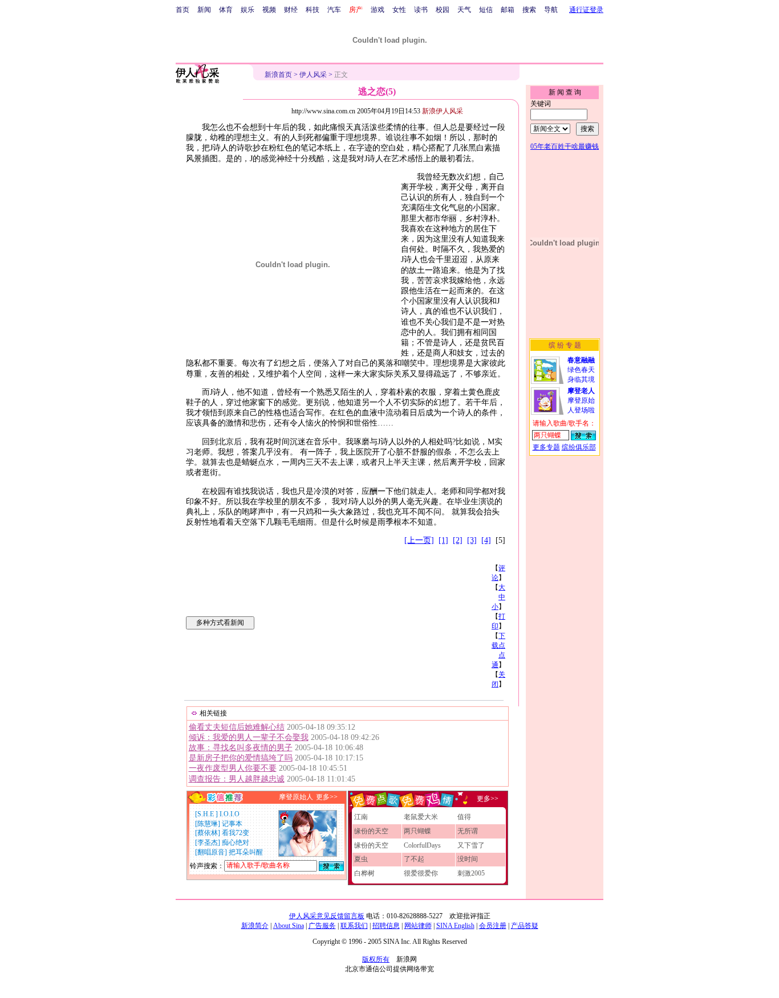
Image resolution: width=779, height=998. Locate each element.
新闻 (204, 10)
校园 (442, 10)
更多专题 (546, 447)
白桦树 (364, 873)
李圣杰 (207, 842)
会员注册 (492, 926)
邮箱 (507, 10)
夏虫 (361, 859)
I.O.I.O (230, 814)
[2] (457, 540)
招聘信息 (386, 926)
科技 (312, 10)
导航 (551, 10)
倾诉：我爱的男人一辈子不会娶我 (249, 737)
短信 (486, 10)
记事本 (232, 824)
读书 (421, 10)
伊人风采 (313, 75)
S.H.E (206, 814)
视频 (269, 10)
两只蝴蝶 (417, 831)
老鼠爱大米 (421, 817)
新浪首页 (278, 75)
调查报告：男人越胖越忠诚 (237, 779)
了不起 (414, 859)
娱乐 (247, 10)
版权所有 (376, 959)
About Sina (288, 926)
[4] (486, 540)
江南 (361, 817)
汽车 (334, 10)
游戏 (377, 10)
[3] (472, 540)
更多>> (327, 797)
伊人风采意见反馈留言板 (326, 916)
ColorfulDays (422, 845)
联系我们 (354, 926)
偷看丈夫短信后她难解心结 (237, 727)
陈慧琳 (207, 824)
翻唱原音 (211, 852)
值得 (464, 817)
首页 (182, 10)
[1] (443, 540)
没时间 (467, 859)
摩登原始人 (296, 797)
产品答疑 (524, 926)
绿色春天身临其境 (581, 369)
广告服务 (322, 926)
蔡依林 (207, 833)
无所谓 (467, 831)
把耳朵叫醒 (246, 852)
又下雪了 (471, 845)
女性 (399, 10)
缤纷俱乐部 (579, 447)
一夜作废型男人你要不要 (233, 768)
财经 (291, 10)
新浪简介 (255, 926)
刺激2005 (471, 873)
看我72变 (235, 833)
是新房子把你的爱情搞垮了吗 (241, 758)
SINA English (455, 926)
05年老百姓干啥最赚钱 (564, 146)
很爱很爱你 (421, 873)
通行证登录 (586, 10)
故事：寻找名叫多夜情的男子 (241, 747)
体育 (226, 10)
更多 (483, 798)
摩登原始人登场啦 (581, 400)
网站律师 (418, 926)
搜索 (529, 10)
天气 (464, 10)
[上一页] (419, 540)
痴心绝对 (235, 842)
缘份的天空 (371, 831)
